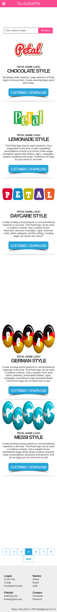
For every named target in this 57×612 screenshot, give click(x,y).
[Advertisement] (29, 15)
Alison (36, 579)
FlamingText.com (13, 599)
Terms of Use (23, 609)
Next (28, 559)
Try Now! (45, 30)
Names (37, 575)
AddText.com (11, 596)
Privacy (14, 609)
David (36, 582)
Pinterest (37, 599)
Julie (35, 586)
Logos (8, 575)
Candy (7, 582)
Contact (37, 592)
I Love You (9, 579)
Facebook (38, 596)
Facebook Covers (13, 586)
